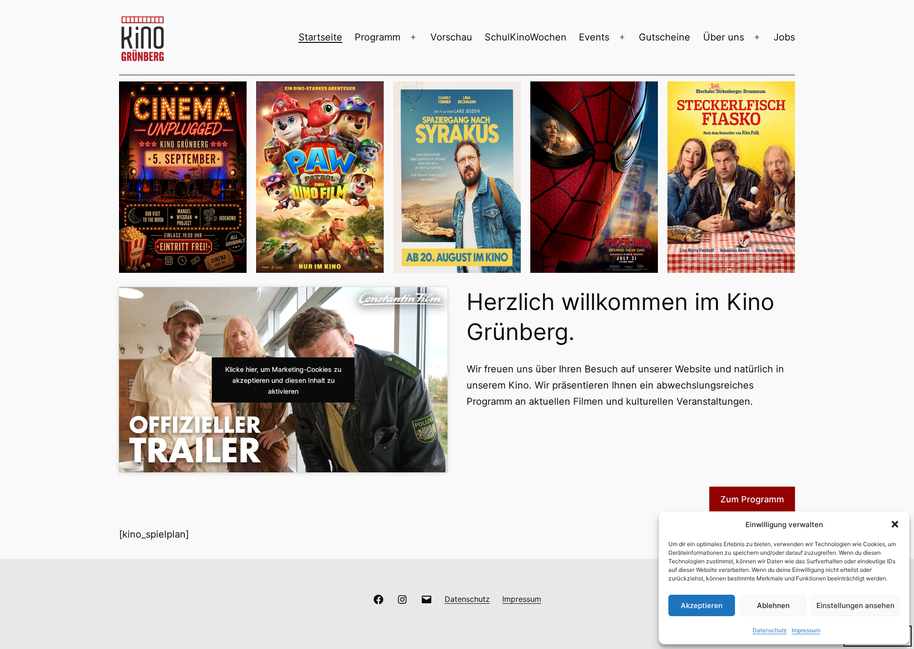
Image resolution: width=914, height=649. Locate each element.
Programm (377, 37)
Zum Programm (752, 499)
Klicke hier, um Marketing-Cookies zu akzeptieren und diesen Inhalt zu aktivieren (283, 380)
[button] (895, 524)
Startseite (320, 37)
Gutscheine (664, 37)
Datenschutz (770, 630)
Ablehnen (773, 605)
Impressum (806, 630)
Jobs (784, 37)
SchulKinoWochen (525, 37)
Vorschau (451, 37)
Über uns (723, 37)
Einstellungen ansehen (855, 605)
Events (594, 37)
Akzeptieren (702, 605)
